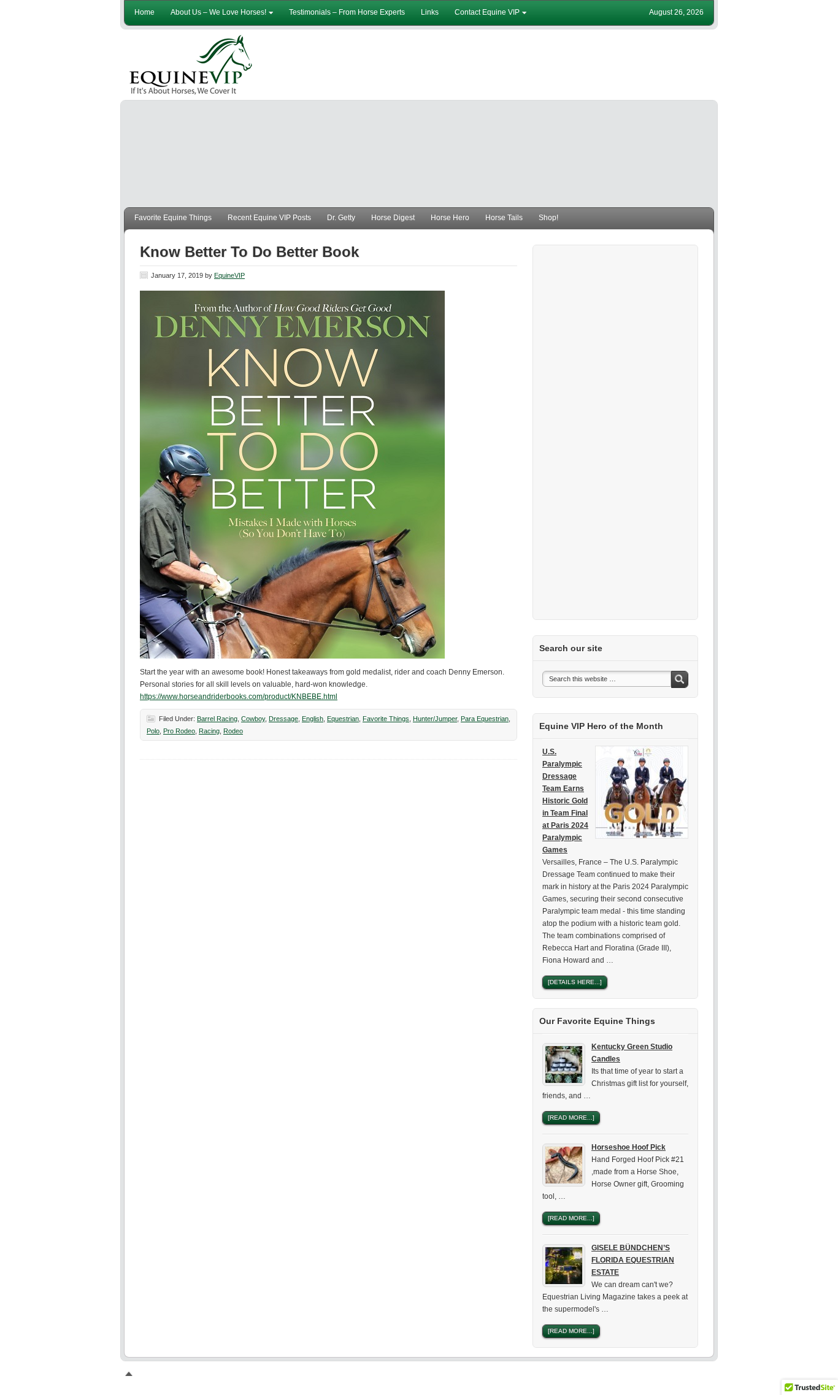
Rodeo (233, 731)
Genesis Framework (606, 1373)
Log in (703, 1373)
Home (144, 12)
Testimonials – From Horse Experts (347, 12)
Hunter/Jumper (435, 718)
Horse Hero (450, 217)
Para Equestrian (485, 718)
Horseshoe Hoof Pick (628, 1147)
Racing (209, 731)
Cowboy (253, 718)
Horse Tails (504, 217)
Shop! (548, 217)
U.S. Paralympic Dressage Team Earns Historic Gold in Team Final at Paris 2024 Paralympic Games (565, 800)
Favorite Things (386, 718)
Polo (153, 731)
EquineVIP (192, 64)
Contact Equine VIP (484, 14)
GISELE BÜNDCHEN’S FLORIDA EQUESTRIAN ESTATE (632, 1260)
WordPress (667, 1373)
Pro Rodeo (179, 731)
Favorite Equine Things (173, 217)
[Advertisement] (490, 121)
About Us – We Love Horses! (215, 14)
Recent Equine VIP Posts (269, 217)
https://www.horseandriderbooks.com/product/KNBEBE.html (238, 696)
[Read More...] (571, 1117)
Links (430, 12)
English (312, 718)
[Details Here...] (575, 982)
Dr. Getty (341, 217)
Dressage (283, 718)
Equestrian (343, 718)
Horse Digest (393, 217)
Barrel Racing (217, 718)
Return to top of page (176, 1373)
